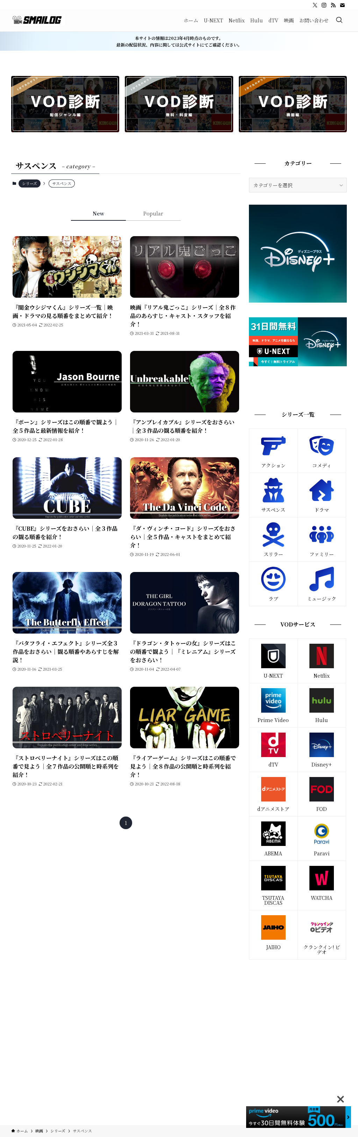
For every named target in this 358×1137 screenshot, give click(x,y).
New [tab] (98, 213)
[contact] (342, 5)
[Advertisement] (298, 1015)
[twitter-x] (315, 5)
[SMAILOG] (38, 20)
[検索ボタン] (339, 20)
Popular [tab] (153, 213)
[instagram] (324, 5)
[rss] (333, 5)
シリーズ (29, 183)
